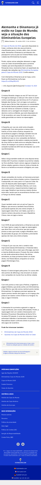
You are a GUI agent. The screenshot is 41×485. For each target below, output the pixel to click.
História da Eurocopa (8, 405)
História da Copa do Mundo (10, 397)
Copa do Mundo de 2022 (12, 46)
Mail (22, 444)
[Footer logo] (20, 460)
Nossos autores (6, 415)
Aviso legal (4, 426)
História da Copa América (9, 401)
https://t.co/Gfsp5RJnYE (10, 81)
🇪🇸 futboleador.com (20, 468)
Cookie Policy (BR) (7, 437)
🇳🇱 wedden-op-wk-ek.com (20, 478)
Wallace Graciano (10, 41)
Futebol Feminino (6, 384)
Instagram (18, 444)
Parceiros (4, 418)
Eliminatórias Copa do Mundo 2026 (12, 377)
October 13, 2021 (31, 86)
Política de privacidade (8, 422)
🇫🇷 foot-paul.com (20, 471)
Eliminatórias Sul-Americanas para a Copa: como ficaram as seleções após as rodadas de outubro (20, 344)
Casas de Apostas (7, 388)
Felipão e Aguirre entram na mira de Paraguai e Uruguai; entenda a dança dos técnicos (16, 352)
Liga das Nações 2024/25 (9, 373)
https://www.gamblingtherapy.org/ (27, 454)
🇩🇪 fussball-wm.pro (20, 475)
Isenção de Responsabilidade (10, 433)
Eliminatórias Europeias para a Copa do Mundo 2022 (19, 71)
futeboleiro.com (11, 3)
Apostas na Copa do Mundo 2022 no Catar (20, 335)
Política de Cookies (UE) (9, 430)
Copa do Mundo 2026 (8, 380)
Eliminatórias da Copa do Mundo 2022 (18, 332)
